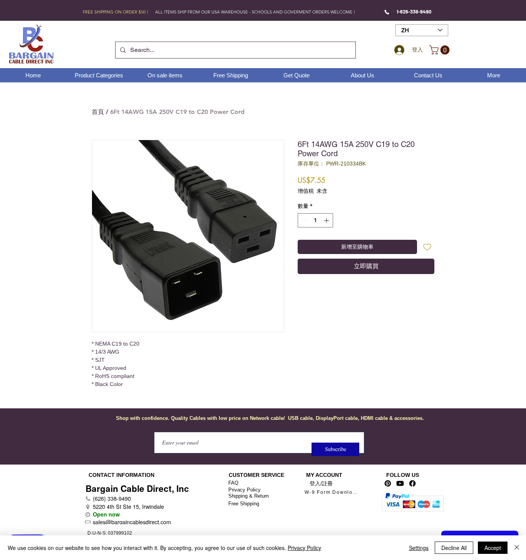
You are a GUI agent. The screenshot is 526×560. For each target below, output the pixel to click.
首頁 (98, 111)
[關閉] (516, 548)
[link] (440, 50)
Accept (492, 548)
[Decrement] (303, 220)
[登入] (398, 50)
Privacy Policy (244, 490)
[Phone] (387, 12)
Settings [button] (419, 548)
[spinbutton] (315, 220)
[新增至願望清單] (427, 247)
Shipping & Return (248, 496)
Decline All (454, 548)
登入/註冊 (321, 483)
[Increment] (327, 220)
